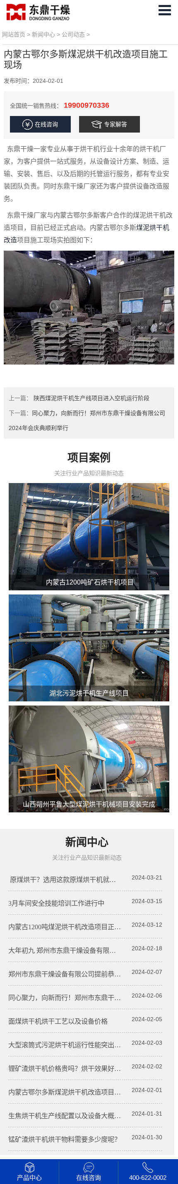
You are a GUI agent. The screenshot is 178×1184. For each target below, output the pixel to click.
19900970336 (86, 105)
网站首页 (13, 34)
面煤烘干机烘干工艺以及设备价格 (58, 1021)
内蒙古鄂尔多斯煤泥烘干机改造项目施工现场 (74, 1092)
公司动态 (73, 34)
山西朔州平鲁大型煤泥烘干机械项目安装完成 (89, 804)
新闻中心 (43, 34)
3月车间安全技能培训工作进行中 (56, 903)
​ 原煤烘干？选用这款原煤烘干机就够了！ (68, 880)
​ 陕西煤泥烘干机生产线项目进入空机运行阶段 (90, 398)
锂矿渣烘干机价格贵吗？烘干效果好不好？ (71, 1069)
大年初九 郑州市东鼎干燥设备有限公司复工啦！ (78, 950)
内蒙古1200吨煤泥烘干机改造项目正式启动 (71, 927)
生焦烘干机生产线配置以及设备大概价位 (67, 1116)
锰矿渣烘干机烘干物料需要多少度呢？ (64, 1139)
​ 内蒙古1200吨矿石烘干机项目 (89, 582)
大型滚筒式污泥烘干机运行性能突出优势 (67, 1045)
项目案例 (89, 458)
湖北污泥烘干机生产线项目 (89, 693)
